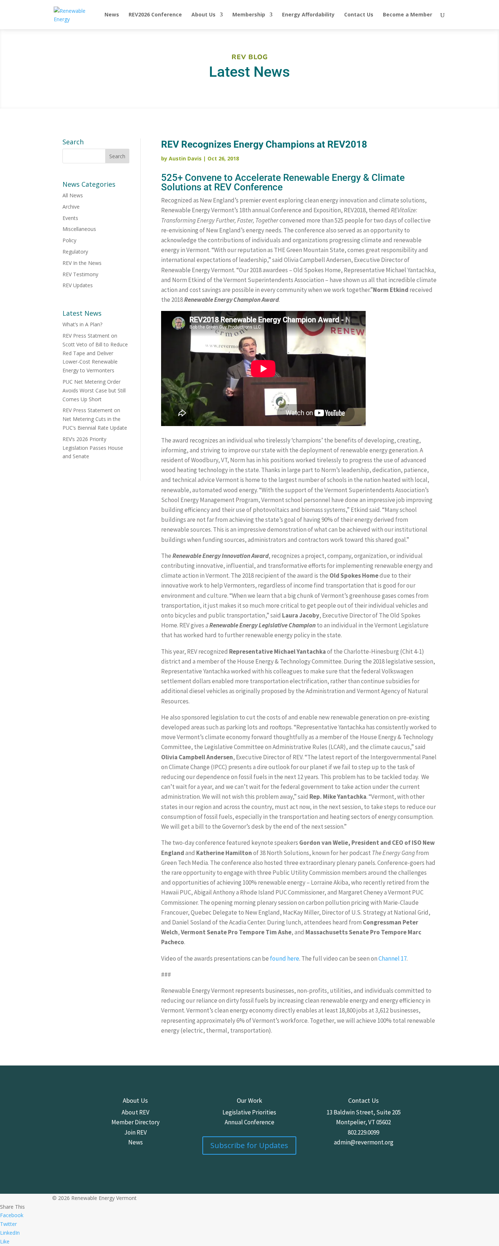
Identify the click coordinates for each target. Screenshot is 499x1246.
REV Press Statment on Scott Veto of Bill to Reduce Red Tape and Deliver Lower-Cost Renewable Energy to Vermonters (95, 353)
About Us (203, 15)
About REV (135, 1112)
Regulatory (75, 251)
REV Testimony (80, 274)
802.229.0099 (363, 1132)
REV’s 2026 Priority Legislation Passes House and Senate (92, 448)
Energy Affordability (308, 15)
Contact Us (358, 15)
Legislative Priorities (249, 1112)
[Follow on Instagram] (356, 1153)
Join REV (135, 1132)
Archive (71, 206)
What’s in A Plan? (82, 324)
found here (284, 958)
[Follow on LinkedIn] (385, 1153)
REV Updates (77, 285)
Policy (69, 240)
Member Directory (135, 1122)
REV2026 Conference (155, 15)
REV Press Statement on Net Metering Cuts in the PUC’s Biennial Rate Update (94, 419)
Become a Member (407, 15)
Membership (248, 15)
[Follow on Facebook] (341, 1153)
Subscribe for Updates (249, 1145)
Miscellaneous (79, 228)
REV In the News (82, 262)
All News (72, 195)
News (111, 15)
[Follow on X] (371, 1153)
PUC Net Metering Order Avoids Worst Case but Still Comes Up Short (94, 390)
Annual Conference (249, 1122)
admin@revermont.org (363, 1142)
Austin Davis (185, 158)
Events (70, 217)
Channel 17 (392, 958)
